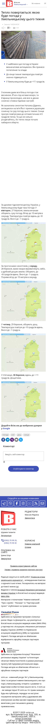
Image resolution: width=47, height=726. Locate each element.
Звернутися (6, 558)
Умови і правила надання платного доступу (23, 569)
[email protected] (23, 718)
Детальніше (6, 535)
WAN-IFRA (5, 596)
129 (16, 28)
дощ (19, 435)
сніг (13, 435)
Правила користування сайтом (23, 566)
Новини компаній (32, 544)
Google (6, 428)
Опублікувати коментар (23, 469)
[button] (3, 4)
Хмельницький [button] (20, 5)
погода (5, 435)
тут (17, 586)
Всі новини (36, 3)
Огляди (28, 547)
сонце (26, 435)
